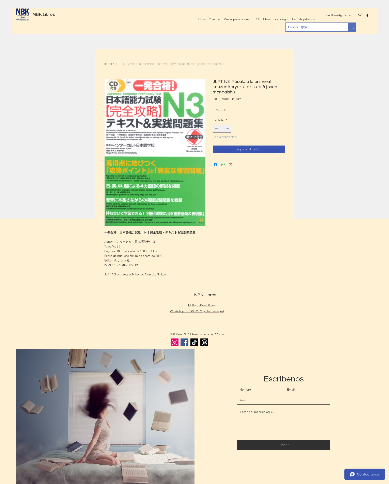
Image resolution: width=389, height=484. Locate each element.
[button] (360, 14)
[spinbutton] (222, 128)
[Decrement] (216, 128)
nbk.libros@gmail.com (339, 15)
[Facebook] (184, 342)
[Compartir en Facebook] (215, 164)
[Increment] (228, 128)
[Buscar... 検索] (352, 27)
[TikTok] (194, 342)
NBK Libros (44, 14)
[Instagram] (174, 342)
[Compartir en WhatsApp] (223, 164)
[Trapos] (204, 342)
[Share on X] (230, 164)
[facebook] (367, 15)
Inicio (108, 64)
